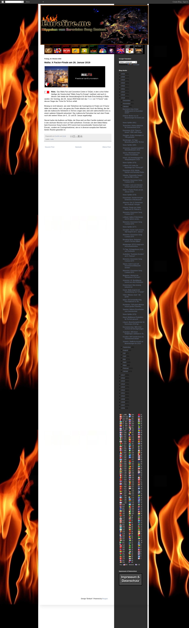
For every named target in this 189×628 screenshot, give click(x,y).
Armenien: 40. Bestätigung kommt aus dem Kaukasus (133, 281)
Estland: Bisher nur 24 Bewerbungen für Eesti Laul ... (133, 117)
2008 (123, 402)
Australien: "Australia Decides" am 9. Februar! (133, 255)
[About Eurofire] (93, 53)
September (127, 347)
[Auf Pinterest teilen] (81, 136)
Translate (136, 65)
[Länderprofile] (57, 53)
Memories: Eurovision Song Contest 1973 (132, 271)
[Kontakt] (84, 53)
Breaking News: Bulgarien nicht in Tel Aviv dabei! (132, 240)
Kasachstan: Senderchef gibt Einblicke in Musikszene (133, 198)
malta (52, 139)
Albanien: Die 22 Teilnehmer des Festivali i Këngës (133, 203)
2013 (123, 387)
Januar (125, 371)
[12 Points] (138, 53)
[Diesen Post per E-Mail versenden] (71, 136)
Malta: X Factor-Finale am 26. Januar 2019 (133, 191)
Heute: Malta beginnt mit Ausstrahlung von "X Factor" (133, 291)
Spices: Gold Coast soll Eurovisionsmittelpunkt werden (132, 266)
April (125, 362)
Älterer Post (106, 147)
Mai (124, 359)
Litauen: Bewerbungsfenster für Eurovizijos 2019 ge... (134, 323)
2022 (123, 86)
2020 (123, 92)
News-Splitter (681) (129, 123)
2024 (123, 80)
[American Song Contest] (102, 53)
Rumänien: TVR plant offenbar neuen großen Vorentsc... (133, 305)
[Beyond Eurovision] (48, 53)
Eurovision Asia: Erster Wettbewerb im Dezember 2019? (133, 111)
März (125, 365)
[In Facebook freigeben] (79, 136)
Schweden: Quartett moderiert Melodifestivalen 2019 (133, 149)
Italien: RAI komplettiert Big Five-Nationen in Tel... (132, 300)
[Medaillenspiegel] (129, 53)
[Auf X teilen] (76, 136)
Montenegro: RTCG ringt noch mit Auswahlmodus (133, 245)
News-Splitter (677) (129, 227)
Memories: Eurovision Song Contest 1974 (132, 260)
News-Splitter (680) (129, 145)
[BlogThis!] (74, 136)
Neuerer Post (49, 147)
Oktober (126, 106)
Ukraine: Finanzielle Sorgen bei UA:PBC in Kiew (132, 176)
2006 (123, 408)
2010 (123, 396)
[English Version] (120, 53)
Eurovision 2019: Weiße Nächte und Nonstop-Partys (133, 171)
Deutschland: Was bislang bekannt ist (132, 286)
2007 (123, 405)
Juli (124, 353)
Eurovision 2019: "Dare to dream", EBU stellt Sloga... (133, 131)
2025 (123, 77)
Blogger (105, 599)
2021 (123, 89)
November (127, 104)
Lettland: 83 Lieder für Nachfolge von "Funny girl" (133, 166)
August (125, 350)
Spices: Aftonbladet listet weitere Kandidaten (131, 154)
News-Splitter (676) (129, 314)
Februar (126, 368)
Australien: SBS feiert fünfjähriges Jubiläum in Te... (134, 333)
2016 (123, 378)
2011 (123, 393)
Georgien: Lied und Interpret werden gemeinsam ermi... (133, 186)
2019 (123, 95)
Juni (124, 356)
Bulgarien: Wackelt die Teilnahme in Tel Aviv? (131, 276)
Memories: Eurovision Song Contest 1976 (132, 223)
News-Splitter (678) (129, 195)
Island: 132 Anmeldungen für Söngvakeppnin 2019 (133, 158)
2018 (123, 98)
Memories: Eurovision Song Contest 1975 (132, 235)
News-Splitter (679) (129, 163)
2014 (123, 384)
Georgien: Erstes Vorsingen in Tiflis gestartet (133, 136)
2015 (123, 381)
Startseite (78, 147)
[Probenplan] (111, 53)
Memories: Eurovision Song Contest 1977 (132, 213)
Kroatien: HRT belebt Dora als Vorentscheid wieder (133, 338)
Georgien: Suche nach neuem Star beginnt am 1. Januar (133, 231)
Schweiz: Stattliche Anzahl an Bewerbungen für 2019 (133, 342)
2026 (123, 74)
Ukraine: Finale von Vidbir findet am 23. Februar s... (132, 208)
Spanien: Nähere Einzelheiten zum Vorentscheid (133, 310)
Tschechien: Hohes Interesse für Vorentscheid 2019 (133, 126)
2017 (123, 375)
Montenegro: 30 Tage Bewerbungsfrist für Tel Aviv (133, 141)
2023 (123, 83)
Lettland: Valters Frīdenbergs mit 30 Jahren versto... (133, 218)
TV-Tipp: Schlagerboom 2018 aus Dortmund (133, 250)
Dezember (127, 100)
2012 (123, 390)
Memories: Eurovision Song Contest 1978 (132, 181)
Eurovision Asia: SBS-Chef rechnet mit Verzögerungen (133, 328)
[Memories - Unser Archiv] (66, 53)
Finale (90, 99)
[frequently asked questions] (130, 585)
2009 (123, 399)
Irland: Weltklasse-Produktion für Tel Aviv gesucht (133, 318)
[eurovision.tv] (75, 53)
